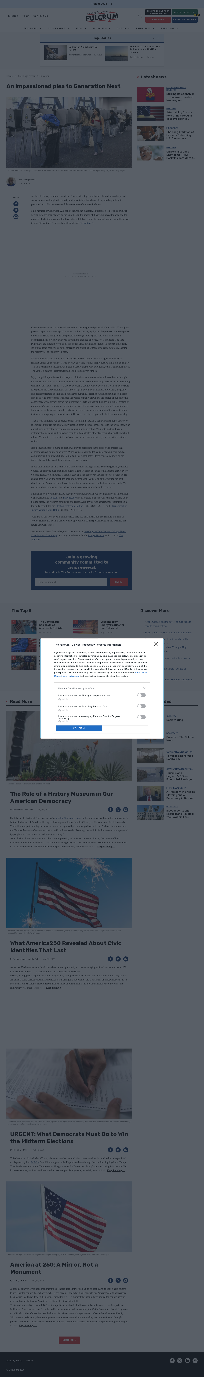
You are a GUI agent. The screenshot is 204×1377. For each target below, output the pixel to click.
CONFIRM (79, 728)
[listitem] (102, 688)
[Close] (157, 645)
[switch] (141, 695)
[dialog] (102, 688)
